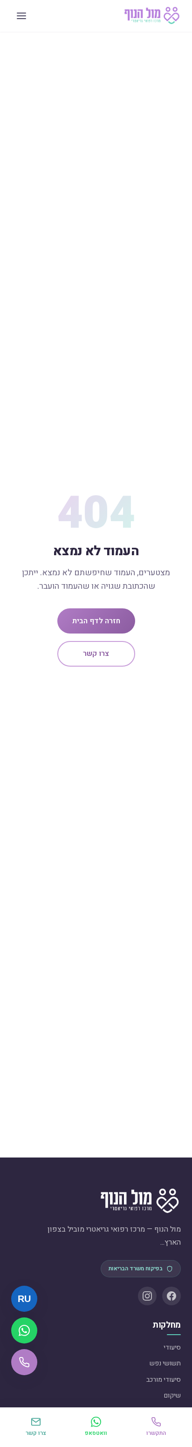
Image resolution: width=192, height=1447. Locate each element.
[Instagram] (147, 1296)
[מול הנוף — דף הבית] (152, 16)
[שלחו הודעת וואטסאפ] (24, 1330)
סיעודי (172, 1347)
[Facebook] (171, 1296)
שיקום (172, 1395)
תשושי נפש (165, 1363)
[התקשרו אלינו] (24, 1362)
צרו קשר (96, 653)
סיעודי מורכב (163, 1380)
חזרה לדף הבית (96, 621)
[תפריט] (21, 16)
